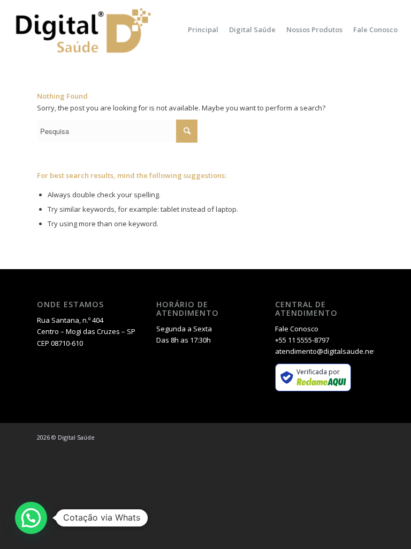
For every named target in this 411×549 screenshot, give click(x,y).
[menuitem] (203, 29)
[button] (31, 518)
